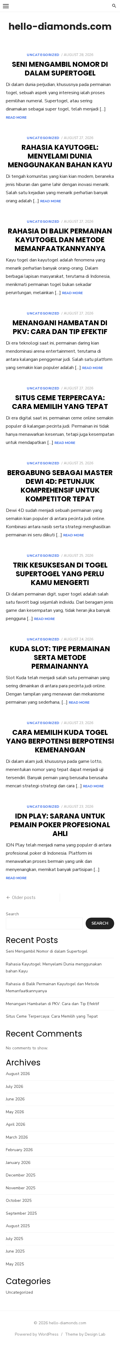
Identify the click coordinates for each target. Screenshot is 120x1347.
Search (12, 914)
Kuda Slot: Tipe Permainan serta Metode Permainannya (60, 657)
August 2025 (18, 1226)
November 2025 (20, 1188)
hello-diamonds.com (60, 26)
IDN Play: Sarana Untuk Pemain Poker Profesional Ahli (60, 824)
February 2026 (19, 1150)
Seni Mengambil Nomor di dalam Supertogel (60, 68)
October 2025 (18, 1200)
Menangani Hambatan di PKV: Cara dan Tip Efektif (60, 327)
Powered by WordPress (37, 1334)
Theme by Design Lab (85, 1334)
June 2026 (15, 1099)
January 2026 (18, 1162)
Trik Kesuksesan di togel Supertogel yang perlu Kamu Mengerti (60, 573)
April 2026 (15, 1124)
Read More (16, 117)
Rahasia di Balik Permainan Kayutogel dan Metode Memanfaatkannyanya (60, 239)
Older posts (24, 897)
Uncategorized (43, 54)
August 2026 (18, 1073)
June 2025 (15, 1251)
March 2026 (17, 1137)
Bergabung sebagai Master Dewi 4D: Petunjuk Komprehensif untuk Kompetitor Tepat (60, 486)
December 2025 (20, 1175)
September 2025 (21, 1213)
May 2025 (15, 1264)
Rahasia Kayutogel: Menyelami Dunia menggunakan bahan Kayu (60, 156)
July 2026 (14, 1086)
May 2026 (15, 1112)
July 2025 (14, 1238)
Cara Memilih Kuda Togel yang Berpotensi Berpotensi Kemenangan (60, 741)
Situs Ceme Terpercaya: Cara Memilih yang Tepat (60, 402)
